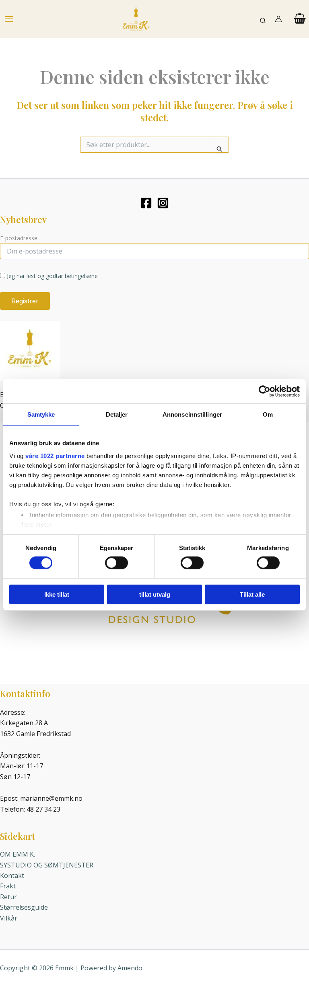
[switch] (116, 562)
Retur (8, 896)
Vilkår (8, 918)
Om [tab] (268, 414)
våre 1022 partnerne (55, 455)
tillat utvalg (154, 594)
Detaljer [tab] (117, 414)
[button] (263, 19)
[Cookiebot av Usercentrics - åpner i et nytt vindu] (264, 391)
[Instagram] (163, 203)
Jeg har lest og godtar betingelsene (52, 276)
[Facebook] (146, 203)
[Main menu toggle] (9, 19)
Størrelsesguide (24, 907)
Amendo (129, 967)
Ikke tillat (56, 594)
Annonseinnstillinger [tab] (192, 414)
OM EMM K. (17, 854)
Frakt (8, 886)
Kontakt (12, 875)
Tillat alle (252, 594)
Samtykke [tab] (41, 414)
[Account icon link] (278, 18)
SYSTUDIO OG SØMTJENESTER (46, 865)
